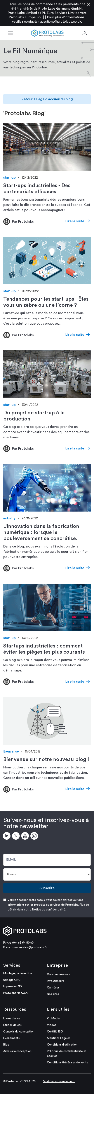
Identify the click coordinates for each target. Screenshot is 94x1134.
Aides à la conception (17, 1051)
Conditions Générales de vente (67, 1062)
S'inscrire (47, 888)
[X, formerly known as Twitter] (16, 836)
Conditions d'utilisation (62, 1044)
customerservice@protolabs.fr (26, 947)
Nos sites (53, 994)
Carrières (53, 987)
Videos (51, 1025)
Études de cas (12, 1025)
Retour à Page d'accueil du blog (47, 99)
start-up (9, 177)
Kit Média (53, 1018)
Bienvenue (11, 751)
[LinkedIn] (7, 836)
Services (11, 965)
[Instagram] (35, 836)
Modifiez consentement (59, 1081)
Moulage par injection (17, 973)
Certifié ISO (55, 1031)
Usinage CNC (12, 979)
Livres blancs (11, 1018)
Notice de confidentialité (48, 909)
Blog (6, 1044)
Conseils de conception (18, 1031)
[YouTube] (26, 836)
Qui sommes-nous (59, 974)
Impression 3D (12, 986)
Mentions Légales (58, 1038)
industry (9, 518)
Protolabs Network (15, 993)
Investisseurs (55, 981)
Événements (11, 1038)
